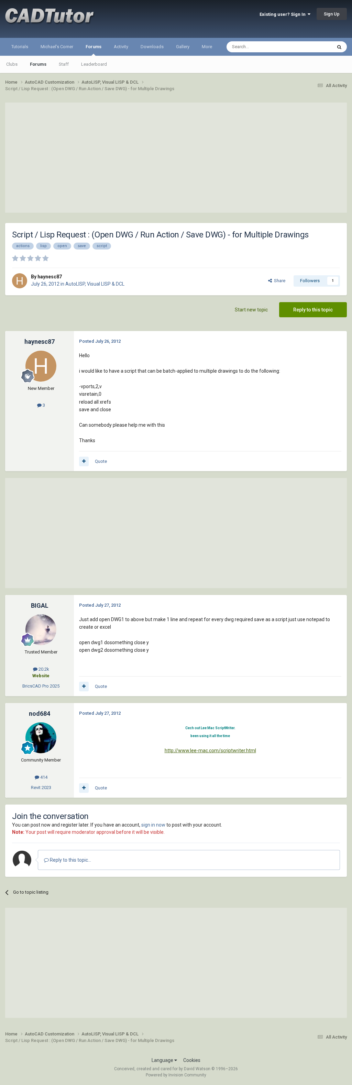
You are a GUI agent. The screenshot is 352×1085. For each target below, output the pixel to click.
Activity (121, 46)
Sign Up (332, 14)
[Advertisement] (176, 157)
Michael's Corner (57, 46)
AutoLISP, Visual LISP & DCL (94, 284)
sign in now (153, 825)
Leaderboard (94, 64)
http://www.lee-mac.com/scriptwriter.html (210, 750)
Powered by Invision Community (176, 1075)
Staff (64, 64)
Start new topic (251, 309)
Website (41, 675)
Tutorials (19, 46)
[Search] (339, 46)
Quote (101, 461)
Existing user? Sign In (284, 14)
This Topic (312, 46)
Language (163, 1060)
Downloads (152, 46)
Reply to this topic (313, 309)
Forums (93, 46)
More (207, 46)
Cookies (191, 1060)
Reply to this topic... (70, 860)
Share (278, 280)
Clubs (12, 64)
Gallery (182, 46)
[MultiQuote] (84, 461)
